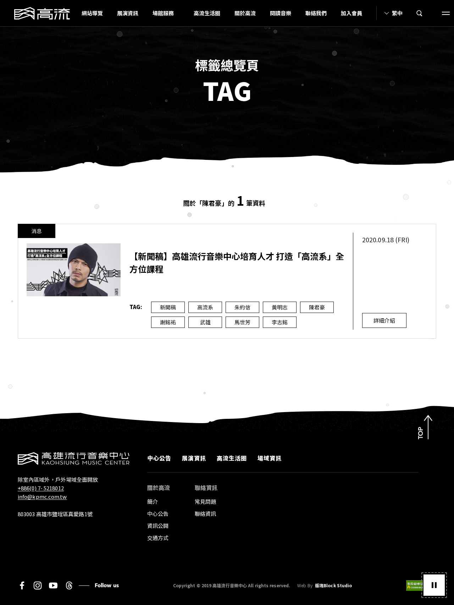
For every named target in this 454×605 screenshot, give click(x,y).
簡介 (152, 501)
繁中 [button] (397, 13)
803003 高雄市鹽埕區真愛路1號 (55, 514)
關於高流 (245, 13)
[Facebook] (22, 585)
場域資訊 (270, 458)
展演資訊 (127, 13)
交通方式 (157, 537)
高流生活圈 (207, 13)
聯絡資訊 (205, 513)
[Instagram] (37, 585)
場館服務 (163, 13)
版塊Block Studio (333, 585)
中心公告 (159, 458)
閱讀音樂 (280, 13)
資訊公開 (157, 525)
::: (72, 13)
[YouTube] (53, 585)
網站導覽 (92, 13)
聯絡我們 (316, 13)
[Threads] (69, 585)
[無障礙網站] (421, 585)
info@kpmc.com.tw (42, 496)
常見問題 (205, 501)
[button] (434, 585)
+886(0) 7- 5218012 (41, 488)
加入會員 (351, 13)
